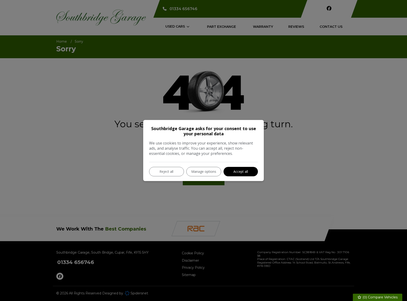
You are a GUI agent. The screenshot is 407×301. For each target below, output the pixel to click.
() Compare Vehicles (380, 297)
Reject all (166, 171)
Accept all (240, 171)
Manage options (203, 171)
